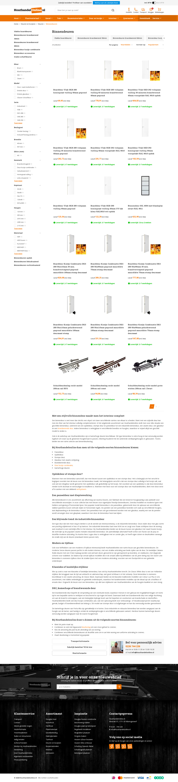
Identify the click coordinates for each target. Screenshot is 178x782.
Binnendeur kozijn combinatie (27, 49)
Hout (16, 18)
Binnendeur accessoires (24, 53)
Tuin (59, 18)
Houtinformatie (79, 653)
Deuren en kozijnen (53, 743)
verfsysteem (81, 489)
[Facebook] (111, 746)
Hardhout (49, 726)
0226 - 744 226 (117, 727)
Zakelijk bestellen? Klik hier (79, 647)
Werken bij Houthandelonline (25, 746)
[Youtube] (123, 746)
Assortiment (54, 713)
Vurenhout (50, 722)
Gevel (47, 18)
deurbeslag (86, 627)
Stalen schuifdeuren (23, 57)
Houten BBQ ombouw (83, 743)
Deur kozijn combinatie (63, 465)
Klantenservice (24, 713)
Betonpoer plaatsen (82, 753)
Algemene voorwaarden (23, 756)
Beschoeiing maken (82, 722)
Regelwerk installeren (82, 729)
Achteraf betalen (20, 743)
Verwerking (18, 749)
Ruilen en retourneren (22, 736)
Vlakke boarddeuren (23, 31)
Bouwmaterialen (75, 18)
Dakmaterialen (51, 736)
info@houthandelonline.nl (143, 652)
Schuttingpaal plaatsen (83, 749)
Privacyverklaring (20, 760)
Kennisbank (145, 18)
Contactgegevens (120, 713)
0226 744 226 (133, 646)
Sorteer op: (141, 45)
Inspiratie (80, 713)
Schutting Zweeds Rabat (83, 746)
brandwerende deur (65, 428)
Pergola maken (80, 736)
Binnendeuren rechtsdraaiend (27, 265)
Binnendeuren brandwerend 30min (26, 37)
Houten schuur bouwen (83, 739)
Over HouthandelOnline (23, 753)
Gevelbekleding (52, 733)
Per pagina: (113, 45)
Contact (17, 722)
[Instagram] (117, 746)
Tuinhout (49, 739)
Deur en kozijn (95, 18)
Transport (18, 719)
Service (156, 18)
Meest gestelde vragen (23, 726)
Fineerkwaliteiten (20, 733)
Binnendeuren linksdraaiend (26, 261)
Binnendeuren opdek (23, 258)
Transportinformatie (80, 641)
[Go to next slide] (164, 38)
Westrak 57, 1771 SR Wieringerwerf (123, 721)
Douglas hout (51, 719)
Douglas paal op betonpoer (85, 726)
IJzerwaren (128, 18)
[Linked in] (129, 746)
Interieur (113, 18)
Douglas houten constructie (85, 719)
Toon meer (18, 123)
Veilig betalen (19, 739)
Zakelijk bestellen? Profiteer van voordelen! (75, 3)
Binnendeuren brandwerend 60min (26, 44)
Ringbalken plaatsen (82, 733)
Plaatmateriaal (32, 18)
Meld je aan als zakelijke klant (106, 3)
